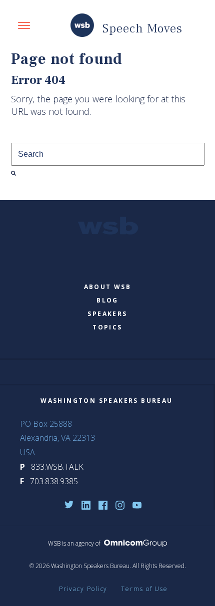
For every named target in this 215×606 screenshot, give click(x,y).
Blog (107, 300)
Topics (107, 327)
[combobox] (107, 154)
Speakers (107, 313)
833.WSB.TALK (57, 466)
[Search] (13, 173)
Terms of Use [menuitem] (144, 589)
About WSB (108, 287)
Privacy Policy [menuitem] (83, 589)
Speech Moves (142, 28)
